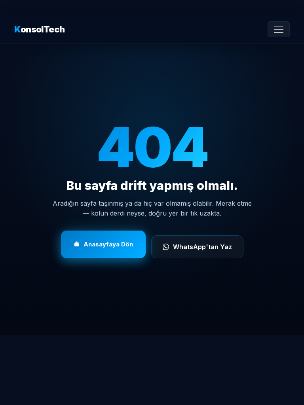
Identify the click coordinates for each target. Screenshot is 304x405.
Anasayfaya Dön (108, 244)
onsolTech (39, 29)
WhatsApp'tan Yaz (202, 247)
